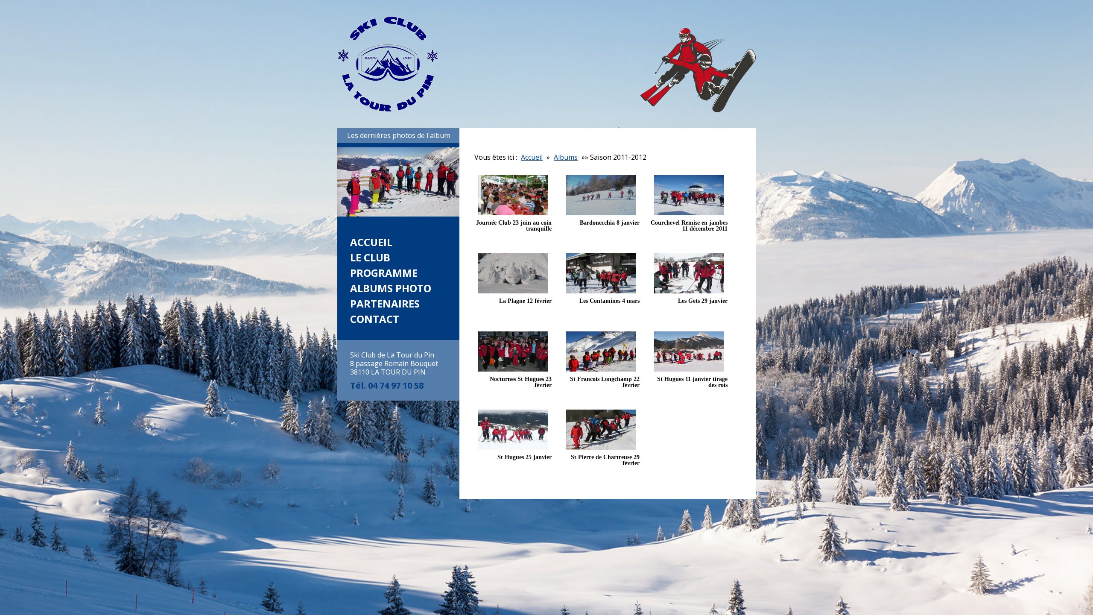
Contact (374, 319)
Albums (566, 157)
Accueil (371, 242)
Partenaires (385, 303)
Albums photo (390, 288)
